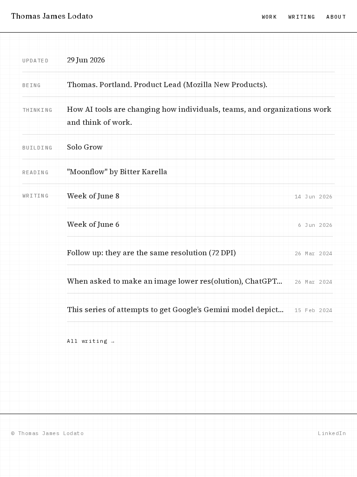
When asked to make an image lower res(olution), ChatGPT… (174, 281)
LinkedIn (332, 433)
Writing (301, 17)
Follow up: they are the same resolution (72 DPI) (151, 252)
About (336, 17)
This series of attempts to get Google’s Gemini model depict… (175, 309)
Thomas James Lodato (52, 15)
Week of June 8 (93, 196)
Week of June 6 (93, 224)
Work (269, 17)
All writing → (90, 341)
